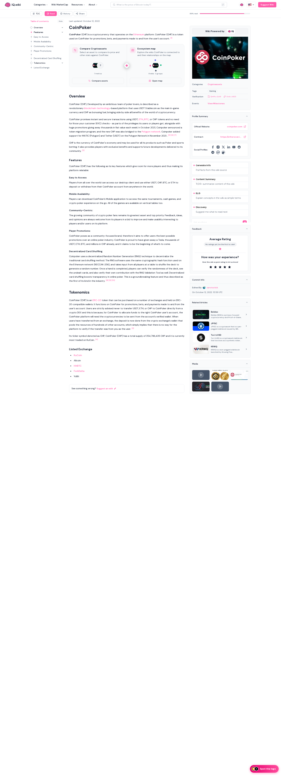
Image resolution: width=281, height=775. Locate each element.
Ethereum (138, 34)
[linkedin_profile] (228, 147)
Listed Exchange (41, 67)
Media (195, 363)
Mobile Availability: (42, 41)
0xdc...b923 (231, 96)
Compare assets (100, 80)
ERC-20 (96, 300)
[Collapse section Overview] (62, 27)
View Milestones (216, 103)
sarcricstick (212, 287)
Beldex (214, 312)
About (92, 4)
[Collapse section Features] (62, 32)
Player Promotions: (43, 51)
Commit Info (198, 279)
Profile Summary (200, 116)
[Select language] (251, 5)
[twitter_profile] (223, 147)
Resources (77, 4)
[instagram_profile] (218, 147)
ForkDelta (79, 371)
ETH (141, 119)
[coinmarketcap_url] (218, 152)
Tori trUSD (216, 335)
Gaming (212, 91)
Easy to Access (41, 37)
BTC (146, 119)
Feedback (197, 229)
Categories (40, 4)
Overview (38, 27)
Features (38, 32)
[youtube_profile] (234, 147)
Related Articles (200, 302)
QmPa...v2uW (216, 96)
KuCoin (78, 355)
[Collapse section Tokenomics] (62, 62)
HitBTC (78, 365)
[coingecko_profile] (223, 152)
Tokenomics (39, 63)
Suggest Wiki (267, 4)
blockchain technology (97, 108)
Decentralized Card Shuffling (47, 58)
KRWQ (214, 346)
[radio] (211, 267)
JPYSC (214, 323)
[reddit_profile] (239, 147)
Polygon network (151, 131)
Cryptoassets (215, 84)
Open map (157, 80)
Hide (60, 21)
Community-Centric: (44, 46)
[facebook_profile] (212, 147)
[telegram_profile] (212, 152)
